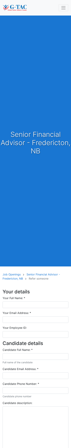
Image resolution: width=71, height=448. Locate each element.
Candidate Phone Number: (21, 384)
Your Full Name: (14, 298)
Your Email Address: (17, 313)
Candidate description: (17, 403)
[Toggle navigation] (63, 7)
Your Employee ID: (15, 327)
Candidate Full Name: (18, 350)
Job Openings (12, 274)
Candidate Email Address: (20, 369)
